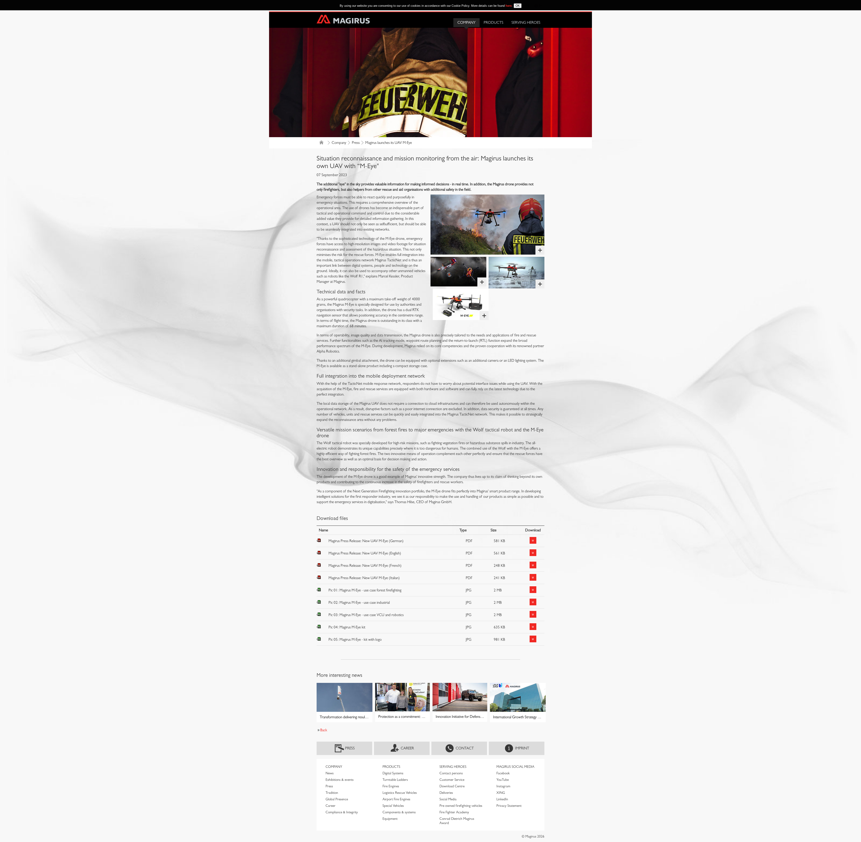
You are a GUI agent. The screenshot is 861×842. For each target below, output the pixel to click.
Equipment (390, 819)
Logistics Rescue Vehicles (400, 793)
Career (407, 748)
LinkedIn (502, 799)
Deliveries (446, 793)
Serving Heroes (525, 22)
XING (500, 793)
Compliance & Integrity (342, 812)
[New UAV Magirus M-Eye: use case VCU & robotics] (458, 271)
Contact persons (451, 773)
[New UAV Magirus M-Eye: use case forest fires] (487, 225)
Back (323, 730)
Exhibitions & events (340, 780)
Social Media (448, 799)
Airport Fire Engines (396, 799)
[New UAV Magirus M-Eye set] (461, 304)
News (330, 773)
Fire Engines (391, 786)
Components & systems (399, 812)
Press (356, 143)
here (509, 5)
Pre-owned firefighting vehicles (460, 806)
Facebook (503, 773)
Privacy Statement (509, 806)
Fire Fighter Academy (454, 812)
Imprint (522, 748)
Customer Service (451, 780)
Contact (465, 748)
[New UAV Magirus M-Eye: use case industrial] (516, 272)
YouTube (502, 780)
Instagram (503, 786)
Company (466, 22)
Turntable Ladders (395, 780)
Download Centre (452, 786)
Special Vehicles (393, 806)
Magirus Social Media (515, 767)
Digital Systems (393, 773)
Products (493, 22)
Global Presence (337, 799)
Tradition (332, 793)
